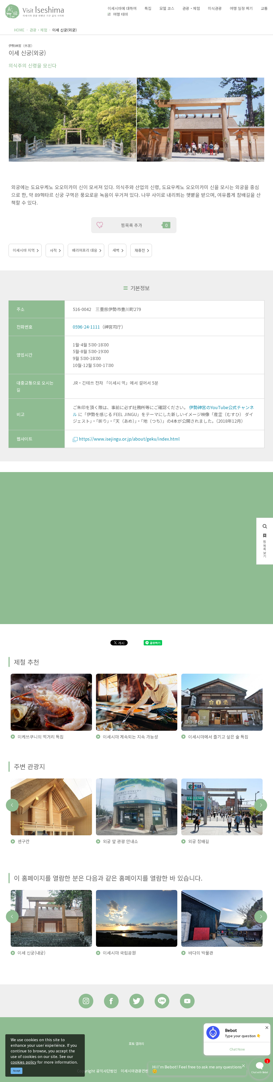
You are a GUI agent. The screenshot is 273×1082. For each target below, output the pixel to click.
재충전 (140, 250)
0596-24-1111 (86, 327)
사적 (53, 250)
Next (260, 805)
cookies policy (23, 1062)
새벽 (116, 250)
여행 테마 (120, 14)
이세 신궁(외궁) (64, 30)
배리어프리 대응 (84, 250)
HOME (19, 30)
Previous (12, 805)
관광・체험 (38, 30)
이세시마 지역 (24, 250)
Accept (16, 1070)
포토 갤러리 (136, 1043)
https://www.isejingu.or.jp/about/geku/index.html (129, 439)
